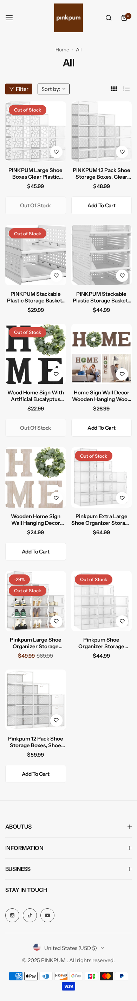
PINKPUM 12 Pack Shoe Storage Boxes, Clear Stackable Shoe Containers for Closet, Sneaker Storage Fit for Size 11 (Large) (101, 173)
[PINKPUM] (68, 17)
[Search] (108, 18)
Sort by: (50, 89)
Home (62, 50)
